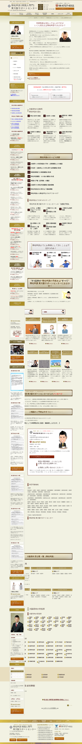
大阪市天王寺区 (31, 494)
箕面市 (32, 503)
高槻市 (29, 505)
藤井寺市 (42, 503)
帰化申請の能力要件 (16, 108)
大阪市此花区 (64, 490)
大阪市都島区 (50, 490)
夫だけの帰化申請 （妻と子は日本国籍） (15, 127)
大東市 (46, 501)
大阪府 (29, 487)
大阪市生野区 (33, 495)
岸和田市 (37, 503)
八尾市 (34, 490)
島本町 (37, 509)
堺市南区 (64, 511)
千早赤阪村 (66, 509)
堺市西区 (59, 511)
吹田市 (68, 501)
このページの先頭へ (50, 708)
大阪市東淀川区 (54, 494)
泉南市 (59, 505)
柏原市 (29, 501)
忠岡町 (41, 509)
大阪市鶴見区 (31, 497)
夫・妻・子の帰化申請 (16, 121)
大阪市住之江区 (46, 497)
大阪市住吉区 (54, 497)
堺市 (29, 511)
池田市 (54, 501)
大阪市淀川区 (62, 494)
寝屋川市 (34, 501)
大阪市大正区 (47, 491)
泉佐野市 (55, 505)
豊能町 (33, 509)
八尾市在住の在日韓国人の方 (44, 728)
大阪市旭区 (39, 495)
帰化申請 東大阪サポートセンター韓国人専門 (43, 743)
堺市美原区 (43, 511)
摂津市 (33, 505)
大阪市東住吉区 (61, 497)
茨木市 (46, 503)
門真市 (42, 501)
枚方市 (58, 501)
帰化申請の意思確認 (16, 110)
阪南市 (63, 505)
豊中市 (50, 501)
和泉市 (37, 505)
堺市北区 (38, 511)
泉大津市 (46, 505)
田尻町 (49, 509)
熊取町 (45, 509)
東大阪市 (30, 490)
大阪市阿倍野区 (38, 497)
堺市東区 (49, 511)
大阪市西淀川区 (46, 494)
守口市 (38, 501)
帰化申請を (15, 95)
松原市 (68, 505)
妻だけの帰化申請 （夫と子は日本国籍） (15, 124)
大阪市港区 (40, 491)
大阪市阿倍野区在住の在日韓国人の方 (45, 739)
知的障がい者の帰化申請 (17, 112)
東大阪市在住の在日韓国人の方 (44, 727)
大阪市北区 (43, 490)
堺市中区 (54, 511)
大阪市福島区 (57, 490)
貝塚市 (50, 505)
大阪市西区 (34, 491)
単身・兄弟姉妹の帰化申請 (17, 119)
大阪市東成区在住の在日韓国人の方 (45, 732)
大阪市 (38, 490)
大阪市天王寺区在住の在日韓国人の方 (45, 734)
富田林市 (34, 507)
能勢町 (29, 509)
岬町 (53, 509)
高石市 (41, 505)
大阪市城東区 (46, 495)
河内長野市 (45, 507)
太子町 (56, 509)
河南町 (60, 509)
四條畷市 (63, 501)
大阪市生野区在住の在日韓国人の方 (45, 730)
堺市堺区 (33, 511)
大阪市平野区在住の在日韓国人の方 (45, 735)
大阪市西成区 (33, 499)
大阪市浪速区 (39, 494)
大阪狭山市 (39, 507)
